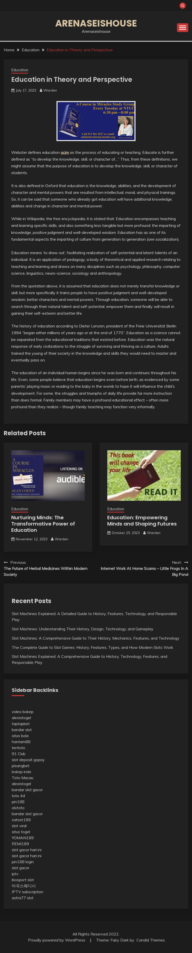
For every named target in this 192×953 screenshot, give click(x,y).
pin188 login (23, 861)
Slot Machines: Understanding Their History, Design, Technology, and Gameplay (83, 628)
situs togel (21, 831)
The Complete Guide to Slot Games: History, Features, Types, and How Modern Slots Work (92, 647)
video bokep (23, 711)
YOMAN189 (23, 837)
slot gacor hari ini (27, 849)
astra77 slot (23, 897)
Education (19, 70)
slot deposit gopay (28, 759)
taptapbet (21, 723)
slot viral (19, 825)
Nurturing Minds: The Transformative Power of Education (43, 524)
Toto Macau (22, 777)
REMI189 (20, 843)
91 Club (19, 753)
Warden (50, 90)
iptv (15, 873)
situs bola (20, 735)
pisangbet (21, 765)
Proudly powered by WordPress (57, 939)
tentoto (18, 747)
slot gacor (20, 867)
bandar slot (22, 729)
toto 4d (18, 795)
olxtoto (18, 807)
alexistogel (21, 717)
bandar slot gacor (27, 789)
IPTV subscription (27, 891)
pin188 (18, 801)
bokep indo (21, 771)
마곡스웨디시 (24, 885)
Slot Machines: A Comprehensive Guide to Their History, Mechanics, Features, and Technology (96, 638)
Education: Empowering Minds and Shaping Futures (142, 520)
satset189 (21, 819)
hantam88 (21, 741)
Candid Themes (150, 939)
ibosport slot (23, 879)
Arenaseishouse (96, 23)
